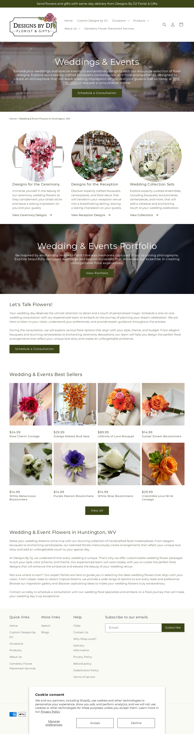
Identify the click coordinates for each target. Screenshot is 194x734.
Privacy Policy (50, 711)
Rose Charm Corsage (24, 436)
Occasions (16, 643)
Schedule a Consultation (97, 93)
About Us (15, 657)
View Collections (141, 215)
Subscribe (173, 627)
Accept (95, 723)
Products (15, 650)
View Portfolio (97, 273)
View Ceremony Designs (29, 215)
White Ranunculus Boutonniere (22, 497)
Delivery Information (81, 648)
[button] (120, 21)
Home (13, 118)
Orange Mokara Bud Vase (71, 436)
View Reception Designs (88, 215)
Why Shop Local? (84, 639)
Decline (136, 723)
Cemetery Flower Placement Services (22, 666)
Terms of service (84, 677)
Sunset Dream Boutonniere (161, 436)
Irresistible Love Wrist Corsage (158, 497)
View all (97, 510)
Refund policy (82, 663)
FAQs (77, 625)
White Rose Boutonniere (115, 496)
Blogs (45, 632)
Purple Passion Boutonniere (74, 496)
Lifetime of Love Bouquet (116, 436)
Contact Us (80, 632)
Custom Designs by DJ (22, 635)
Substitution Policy (86, 670)
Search (45, 625)
